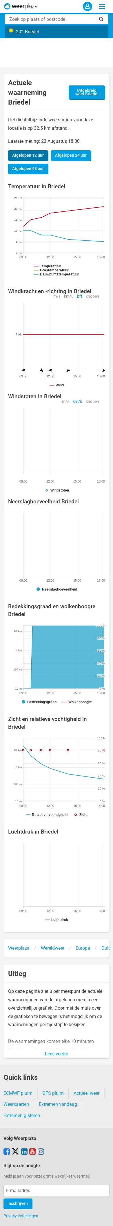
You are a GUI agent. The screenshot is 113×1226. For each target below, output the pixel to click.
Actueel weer (86, 1093)
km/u (69, 296)
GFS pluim (53, 1093)
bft (79, 296)
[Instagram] (41, 1152)
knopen (92, 296)
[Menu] (102, 6)
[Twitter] (15, 1152)
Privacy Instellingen (20, 1216)
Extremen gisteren (21, 1115)
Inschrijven (18, 1203)
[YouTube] (32, 1152)
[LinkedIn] (24, 1152)
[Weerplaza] (20, 6)
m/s (57, 296)
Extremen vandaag (58, 1104)
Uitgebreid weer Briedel (87, 92)
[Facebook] (6, 1152)
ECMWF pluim (17, 1093)
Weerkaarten (16, 1104)
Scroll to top (103, 1216)
